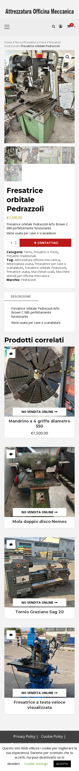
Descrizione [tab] (21, 296)
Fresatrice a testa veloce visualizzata (39, 705)
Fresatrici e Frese (35, 42)
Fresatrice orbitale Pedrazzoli (45, 268)
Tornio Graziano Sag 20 (39, 612)
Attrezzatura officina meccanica (37, 260)
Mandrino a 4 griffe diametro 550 (39, 424)
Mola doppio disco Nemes (39, 521)
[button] (68, 57)
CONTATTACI (48, 243)
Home (8, 42)
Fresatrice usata (18, 272)
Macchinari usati (42, 272)
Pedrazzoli (28, 280)
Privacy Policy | (25, 736)
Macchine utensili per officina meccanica (38, 274)
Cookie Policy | (53, 736)
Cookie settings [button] (36, 763)
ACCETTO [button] (62, 764)
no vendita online (37, 412)
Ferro (18, 42)
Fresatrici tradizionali (21, 256)
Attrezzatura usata (20, 264)
